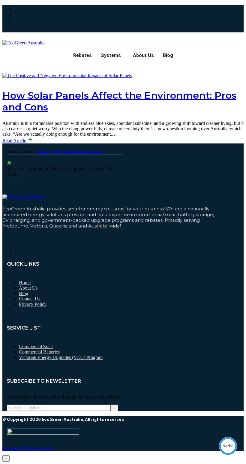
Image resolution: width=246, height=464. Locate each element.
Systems (111, 55)
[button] (112, 55)
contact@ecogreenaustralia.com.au (70, 151)
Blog (168, 55)
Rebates (82, 55)
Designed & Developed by (27, 448)
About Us (143, 55)
